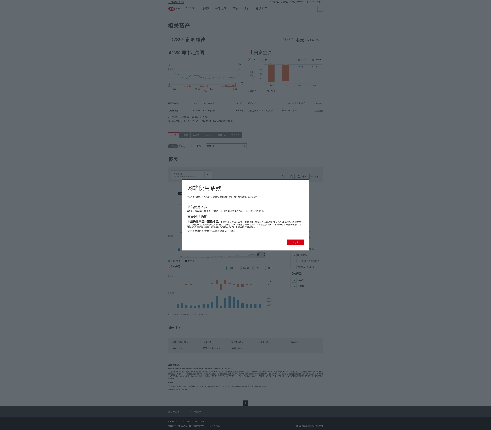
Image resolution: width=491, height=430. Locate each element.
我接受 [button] (295, 242)
